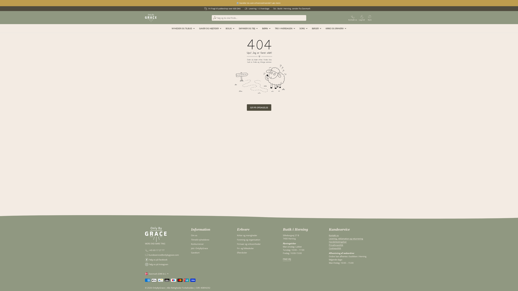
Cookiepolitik (335, 248)
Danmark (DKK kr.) (157, 273)
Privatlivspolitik (336, 245)
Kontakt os (334, 235)
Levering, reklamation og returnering (346, 238)
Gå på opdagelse (259, 107)
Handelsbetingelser (338, 241)
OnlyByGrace (159, 287)
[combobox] (259, 18)
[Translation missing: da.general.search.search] (214, 18)
